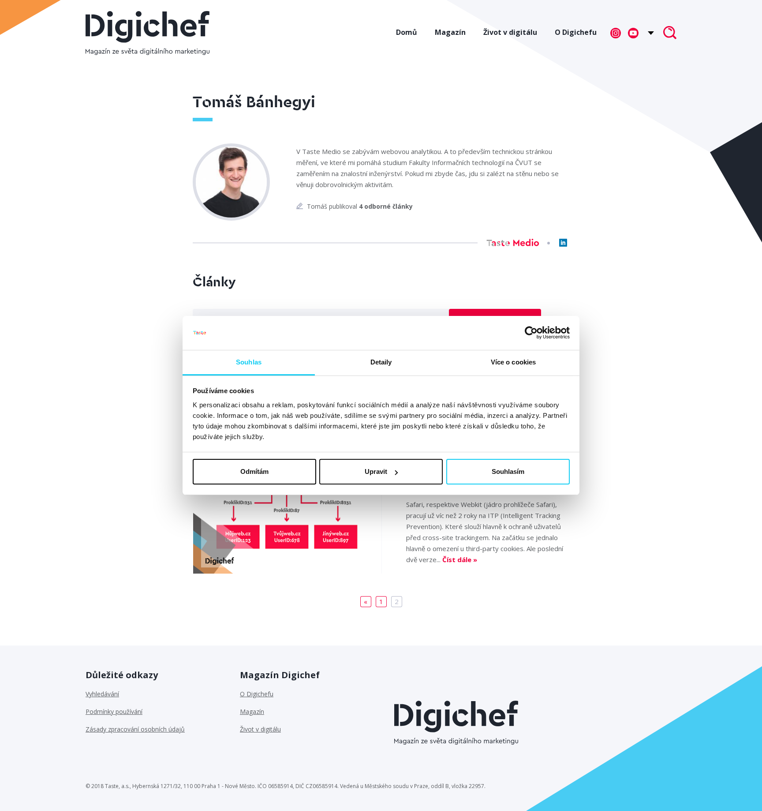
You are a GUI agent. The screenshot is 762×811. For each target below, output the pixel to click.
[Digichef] (147, 33)
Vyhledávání (102, 694)
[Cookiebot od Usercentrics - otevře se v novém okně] (531, 333)
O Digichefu (576, 32)
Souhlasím (508, 471)
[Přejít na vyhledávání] (669, 33)
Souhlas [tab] (248, 362)
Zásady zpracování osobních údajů (135, 729)
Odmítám (254, 471)
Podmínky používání (114, 711)
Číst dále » (459, 559)
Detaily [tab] (381, 362)
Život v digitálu (510, 32)
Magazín (450, 32)
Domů (406, 32)
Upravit (376, 471)
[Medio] (513, 243)
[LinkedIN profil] (563, 243)
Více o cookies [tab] (513, 362)
